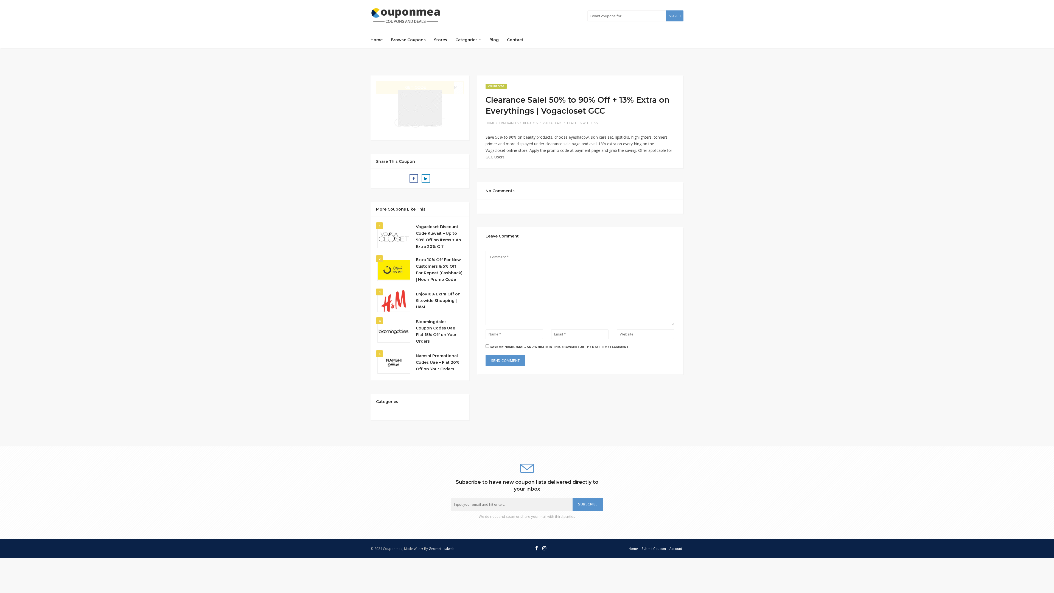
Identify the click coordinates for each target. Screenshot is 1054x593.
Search (675, 16)
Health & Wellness (582, 123)
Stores (440, 39)
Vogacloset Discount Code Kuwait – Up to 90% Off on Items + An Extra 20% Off (438, 236)
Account (675, 548)
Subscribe (588, 504)
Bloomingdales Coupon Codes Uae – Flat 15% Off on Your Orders (437, 331)
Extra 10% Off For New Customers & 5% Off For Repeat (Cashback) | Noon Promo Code (439, 269)
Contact (515, 39)
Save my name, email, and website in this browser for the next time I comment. (559, 347)
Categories (467, 39)
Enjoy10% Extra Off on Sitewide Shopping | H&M (438, 301)
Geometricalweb (442, 548)
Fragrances (508, 123)
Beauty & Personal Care (542, 123)
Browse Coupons (408, 39)
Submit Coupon (653, 548)
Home (377, 39)
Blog (494, 39)
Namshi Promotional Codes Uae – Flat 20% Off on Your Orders (437, 362)
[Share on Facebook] (414, 178)
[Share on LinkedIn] (426, 178)
